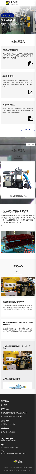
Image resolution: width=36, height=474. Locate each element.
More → (28, 129)
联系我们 (5, 428)
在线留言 (12, 432)
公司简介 (4, 405)
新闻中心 (5, 421)
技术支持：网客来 (22, 470)
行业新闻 (12, 424)
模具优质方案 (17, 416)
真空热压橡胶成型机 (8, 413)
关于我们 (5, 401)
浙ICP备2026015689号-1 (10, 470)
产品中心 (5, 409)
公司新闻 (4, 424)
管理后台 (29, 470)
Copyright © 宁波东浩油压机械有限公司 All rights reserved (18, 467)
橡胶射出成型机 (21, 413)
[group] (18, 20)
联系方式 (4, 432)
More (18, 156)
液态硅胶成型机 (6, 416)
